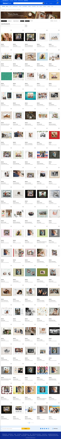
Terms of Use (12, 435)
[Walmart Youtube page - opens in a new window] (46, 428)
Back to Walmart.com (5, 0)
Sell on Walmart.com (26, 434)
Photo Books (33, 6)
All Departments (4, 434)
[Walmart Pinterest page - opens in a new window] (44, 428)
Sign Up (26, 428)
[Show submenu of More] (53, 6)
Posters (20, 6)
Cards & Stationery (15, 6)
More (52, 6)
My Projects (15, 0)
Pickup (7, 6)
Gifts (37, 6)
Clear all (31, 20)
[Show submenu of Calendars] (50, 6)
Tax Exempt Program (54, 434)
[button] (6, 30)
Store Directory (10, 434)
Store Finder (11, 0)
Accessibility (49, 434)
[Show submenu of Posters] (21, 6)
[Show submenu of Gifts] (38, 6)
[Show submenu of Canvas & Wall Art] (27, 6)
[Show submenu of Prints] (11, 6)
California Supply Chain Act (31, 435)
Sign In (57, 0)
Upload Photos (26, 0)
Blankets (29, 6)
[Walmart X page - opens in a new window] (42, 428)
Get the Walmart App (5, 435)
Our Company (19, 434)
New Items (3, 6)
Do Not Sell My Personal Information (42, 435)
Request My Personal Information (54, 435)
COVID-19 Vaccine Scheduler (36, 434)
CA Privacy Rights (23, 435)
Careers (15, 434)
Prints (10, 6)
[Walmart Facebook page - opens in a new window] (40, 428)
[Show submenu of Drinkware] (46, 6)
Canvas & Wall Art (25, 6)
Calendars (48, 6)
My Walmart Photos (20, 0)
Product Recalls (44, 434)
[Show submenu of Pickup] (8, 6)
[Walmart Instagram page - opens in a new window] (48, 428)
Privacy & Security (17, 435)
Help (46, 3)
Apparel (41, 6)
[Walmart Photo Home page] (7, 3)
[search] (26, 26)
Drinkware (44, 6)
